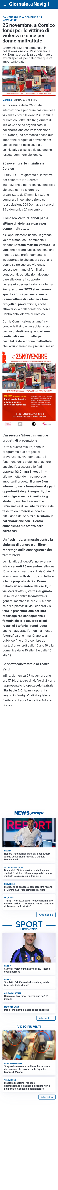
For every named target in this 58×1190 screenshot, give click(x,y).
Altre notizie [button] (46, 914)
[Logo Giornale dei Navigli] (29, 4)
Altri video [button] (47, 1097)
